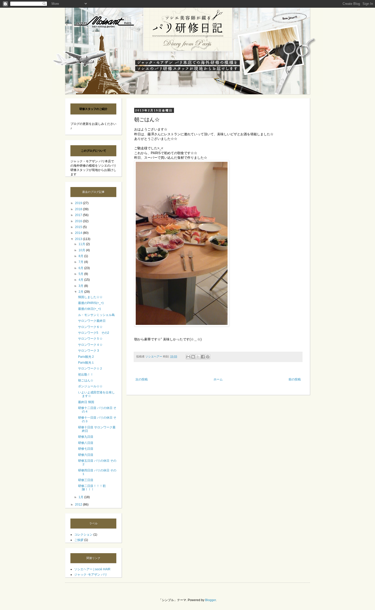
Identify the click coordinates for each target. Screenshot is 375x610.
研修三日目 (85, 480)
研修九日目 (85, 437)
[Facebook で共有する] (202, 356)
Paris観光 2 (86, 357)
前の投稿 (295, 379)
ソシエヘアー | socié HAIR (92, 569)
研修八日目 (85, 443)
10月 (82, 250)
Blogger (210, 600)
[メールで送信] (188, 356)
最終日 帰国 (86, 402)
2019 (79, 203)
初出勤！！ (85, 374)
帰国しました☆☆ (90, 297)
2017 (79, 215)
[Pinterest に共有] (207, 356)
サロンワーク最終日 (92, 321)
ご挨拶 (78, 540)
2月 (81, 292)
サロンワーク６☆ (90, 327)
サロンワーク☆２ (90, 368)
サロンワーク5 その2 (93, 333)
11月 (82, 244)
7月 (81, 262)
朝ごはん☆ (85, 380)
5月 (81, 274)
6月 (81, 268)
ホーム (218, 379)
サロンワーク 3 (88, 350)
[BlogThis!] (193, 356)
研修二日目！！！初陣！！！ (92, 487)
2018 (79, 209)
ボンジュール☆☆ (90, 386)
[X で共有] (198, 356)
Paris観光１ (86, 362)
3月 (81, 286)
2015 (79, 227)
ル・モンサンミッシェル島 (96, 315)
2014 (79, 233)
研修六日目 (85, 455)
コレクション (83, 534)
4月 (81, 280)
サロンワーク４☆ (90, 345)
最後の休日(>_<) (89, 309)
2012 (79, 504)
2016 (79, 221)
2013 (79, 239)
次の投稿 (141, 379)
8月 (81, 256)
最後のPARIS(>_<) (91, 303)
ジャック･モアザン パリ (90, 574)
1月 (81, 497)
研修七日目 (85, 448)
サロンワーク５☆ (90, 338)
